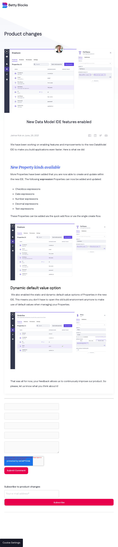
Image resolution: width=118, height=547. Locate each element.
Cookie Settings (11, 543)
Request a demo (62, 539)
